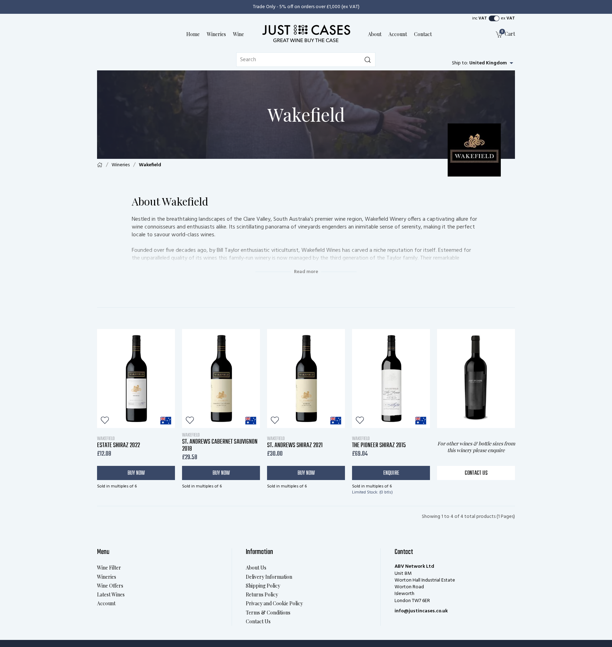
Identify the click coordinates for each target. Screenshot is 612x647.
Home (193, 34)
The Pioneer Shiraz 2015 (379, 442)
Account (398, 34)
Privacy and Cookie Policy (274, 603)
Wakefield (150, 165)
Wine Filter (109, 567)
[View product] (136, 378)
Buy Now (136, 473)
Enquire (391, 473)
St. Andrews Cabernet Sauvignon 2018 (219, 442)
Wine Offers (110, 585)
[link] (505, 34)
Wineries (216, 34)
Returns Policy (262, 594)
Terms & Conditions (268, 612)
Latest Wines (111, 594)
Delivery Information (269, 576)
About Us (256, 567)
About (374, 34)
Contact (423, 34)
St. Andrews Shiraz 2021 (295, 442)
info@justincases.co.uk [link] (421, 611)
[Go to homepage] (306, 33)
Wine (238, 34)
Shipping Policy (263, 585)
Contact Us (476, 473)
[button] (494, 18)
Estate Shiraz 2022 (118, 442)
